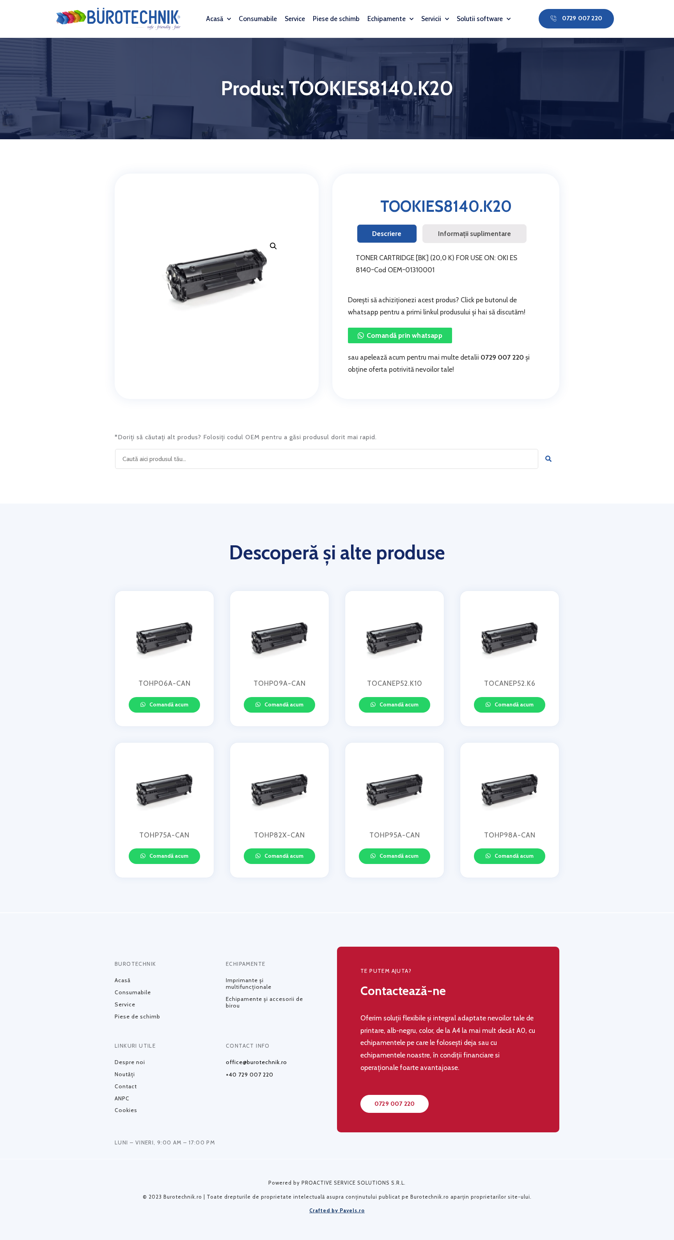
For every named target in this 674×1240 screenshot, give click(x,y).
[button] (576, 18)
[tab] (387, 233)
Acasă (214, 19)
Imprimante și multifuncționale (248, 983)
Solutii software (480, 19)
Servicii (431, 19)
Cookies (126, 1110)
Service (295, 19)
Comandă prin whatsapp (404, 335)
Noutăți (125, 1074)
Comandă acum (168, 704)
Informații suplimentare (474, 233)
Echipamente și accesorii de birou (264, 1002)
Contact (126, 1086)
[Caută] (548, 459)
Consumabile (258, 19)
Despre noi (130, 1062)
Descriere (386, 233)
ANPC (122, 1098)
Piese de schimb (336, 19)
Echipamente (386, 19)
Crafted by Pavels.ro (337, 1210)
